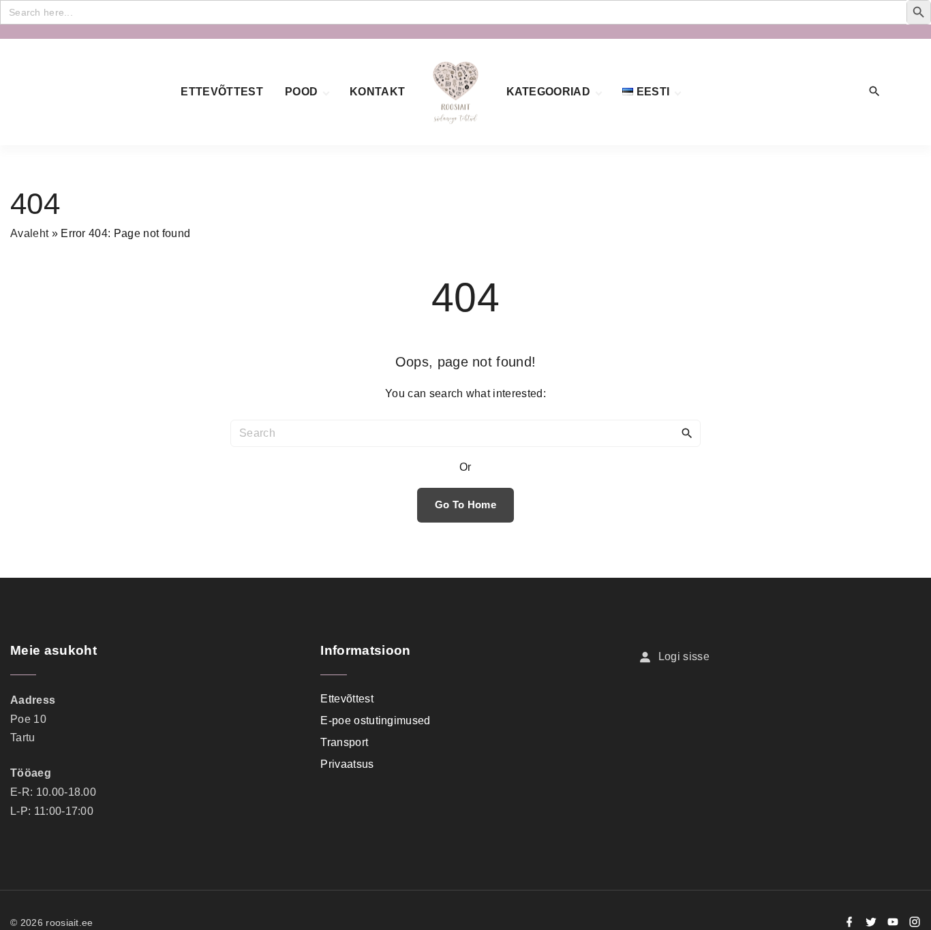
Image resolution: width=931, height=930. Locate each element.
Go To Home (465, 504)
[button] (905, 92)
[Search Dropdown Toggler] (875, 92)
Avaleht (29, 233)
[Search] (687, 433)
